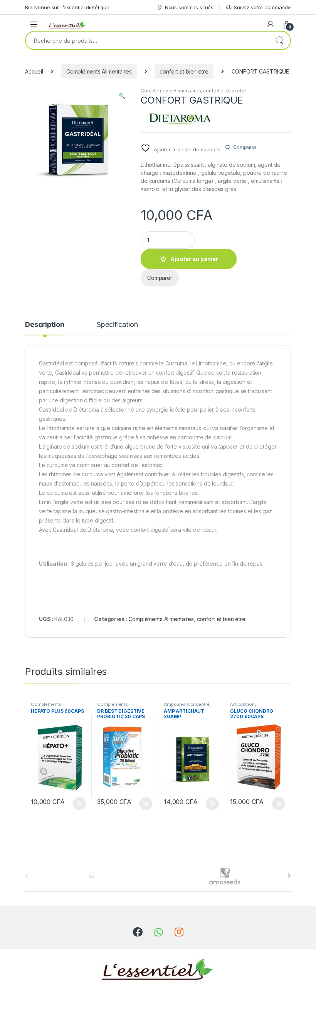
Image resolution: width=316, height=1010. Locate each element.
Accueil (34, 71)
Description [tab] (44, 324)
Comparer (245, 147)
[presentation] (289, 875)
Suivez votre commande (262, 7)
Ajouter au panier (194, 259)
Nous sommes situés (189, 7)
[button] (122, 95)
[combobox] (147, 40)
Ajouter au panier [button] (77, 803)
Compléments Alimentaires (99, 71)
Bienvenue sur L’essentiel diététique (67, 7)
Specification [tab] (117, 324)
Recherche (279, 40)
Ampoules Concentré (186, 704)
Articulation (242, 704)
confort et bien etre (184, 71)
